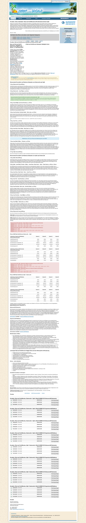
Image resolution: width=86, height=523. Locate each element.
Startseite (13, 16)
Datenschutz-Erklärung (23, 516)
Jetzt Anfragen (27, 393)
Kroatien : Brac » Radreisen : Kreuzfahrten (24, 38)
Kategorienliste (68, 41)
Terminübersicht (68, 39)
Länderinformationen (68, 42)
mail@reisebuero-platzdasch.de (18, 509)
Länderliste (68, 40)
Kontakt (32, 41)
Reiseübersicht (18, 16)
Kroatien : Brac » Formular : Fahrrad (23, 37)
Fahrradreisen (13, 513)
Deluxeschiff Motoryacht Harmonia (27, 316)
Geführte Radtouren (14, 76)
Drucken (41, 41)
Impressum (16, 516)
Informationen (12, 316)
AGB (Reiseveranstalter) (35, 393)
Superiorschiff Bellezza (24, 331)
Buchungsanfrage (55, 400)
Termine (27, 41)
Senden (36, 41)
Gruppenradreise (30, 77)
